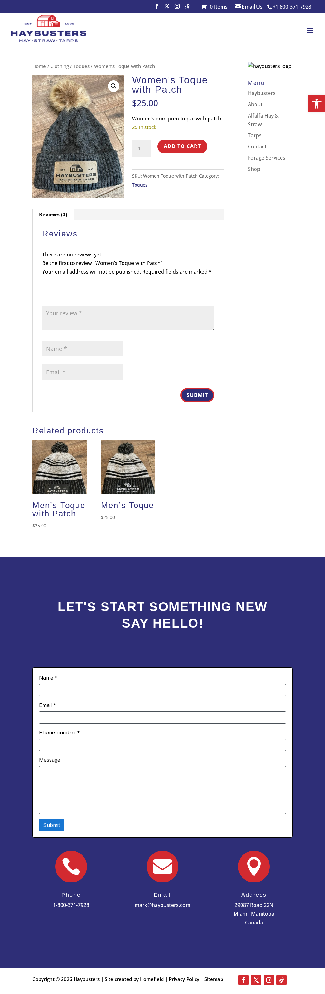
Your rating (58, 288)
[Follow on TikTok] (281, 980)
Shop (254, 169)
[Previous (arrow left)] (11, 497)
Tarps (255, 135)
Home (39, 66)
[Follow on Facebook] (243, 980)
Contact (257, 146)
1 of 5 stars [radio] (46, 297)
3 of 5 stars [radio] (64, 297)
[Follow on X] (256, 980)
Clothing (59, 66)
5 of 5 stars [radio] (81, 297)
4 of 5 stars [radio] (72, 297)
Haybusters (261, 93)
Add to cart (182, 146)
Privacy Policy (184, 979)
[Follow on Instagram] (269, 980)
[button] (316, 103)
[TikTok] (187, 8)
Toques (81, 66)
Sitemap (213, 979)
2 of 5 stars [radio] (55, 297)
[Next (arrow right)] (314, 497)
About (255, 104)
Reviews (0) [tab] (53, 214)
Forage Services (266, 157)
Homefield (152, 979)
